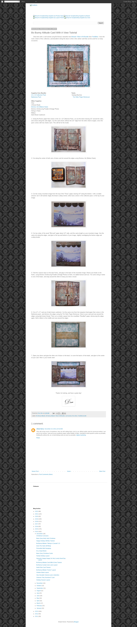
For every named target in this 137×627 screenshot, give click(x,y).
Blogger (76, 622)
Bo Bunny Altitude (40, 415)
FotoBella (95, 37)
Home (69, 471)
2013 (36, 611)
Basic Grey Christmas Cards (44, 553)
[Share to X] (61, 413)
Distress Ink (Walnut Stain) (39, 107)
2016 (36, 526)
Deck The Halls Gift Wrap (43, 546)
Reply (38, 438)
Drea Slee (74, 415)
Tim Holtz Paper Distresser (81, 97)
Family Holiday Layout (42, 556)
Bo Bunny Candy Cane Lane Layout (46, 565)
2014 (36, 531)
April (38, 601)
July (38, 593)
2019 (36, 519)
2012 (36, 614)
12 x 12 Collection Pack (39, 95)
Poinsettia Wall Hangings (43, 548)
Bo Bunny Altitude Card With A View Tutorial (49, 562)
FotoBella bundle (82, 415)
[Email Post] (53, 413)
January (39, 608)
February (39, 605)
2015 (36, 529)
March (39, 603)
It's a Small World (41, 551)
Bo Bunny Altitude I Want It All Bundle (55, 415)
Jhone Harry (40, 429)
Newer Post (35, 471)
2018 (36, 521)
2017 (36, 524)
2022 (36, 511)
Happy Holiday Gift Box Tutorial (45, 541)
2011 (36, 616)
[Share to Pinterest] (65, 413)
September (40, 588)
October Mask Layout (42, 572)
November (40, 583)
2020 (36, 516)
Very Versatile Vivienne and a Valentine (47, 575)
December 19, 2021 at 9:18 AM (54, 429)
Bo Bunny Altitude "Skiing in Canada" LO (48, 543)
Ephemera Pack (36, 97)
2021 (36, 514)
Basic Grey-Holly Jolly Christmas (45, 538)
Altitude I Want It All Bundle (79, 37)
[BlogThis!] (59, 413)
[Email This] (57, 413)
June (38, 595)
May (38, 598)
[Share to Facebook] (63, 413)
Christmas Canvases (42, 536)
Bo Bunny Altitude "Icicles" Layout (46, 570)
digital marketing (81, 435)
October (39, 585)
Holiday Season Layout (43, 580)
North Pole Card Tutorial (43, 567)
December (40, 533)
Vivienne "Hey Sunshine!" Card (45, 577)
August (39, 590)
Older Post (102, 471)
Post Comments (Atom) (46, 474)
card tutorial (68, 415)
